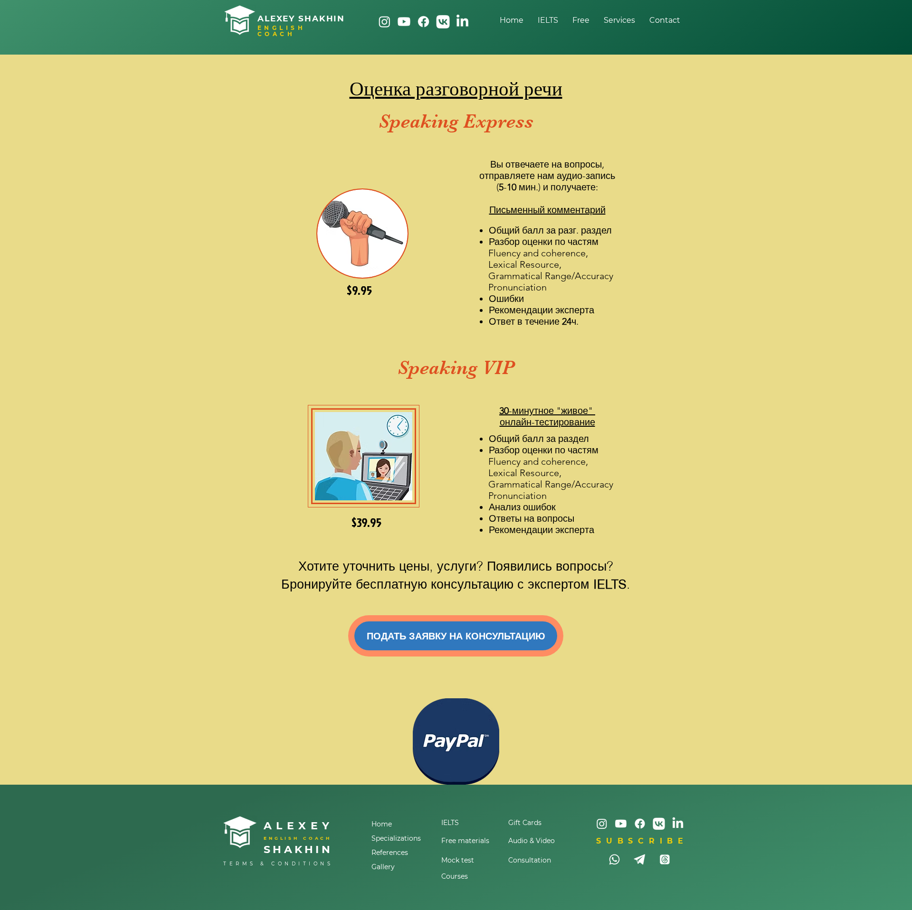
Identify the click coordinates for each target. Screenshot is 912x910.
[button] (619, 20)
